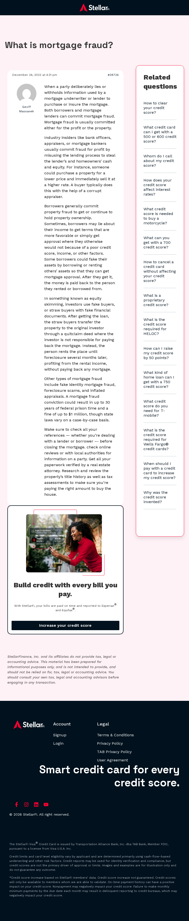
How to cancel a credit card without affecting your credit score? (159, 271)
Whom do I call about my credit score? (158, 161)
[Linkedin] (36, 804)
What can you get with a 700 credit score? (157, 242)
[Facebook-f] (16, 804)
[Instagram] (26, 804)
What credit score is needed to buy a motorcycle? (158, 216)
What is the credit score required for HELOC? (155, 326)
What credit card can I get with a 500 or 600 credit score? (159, 134)
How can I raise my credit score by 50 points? (158, 353)
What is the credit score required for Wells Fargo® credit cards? (156, 439)
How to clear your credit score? (155, 108)
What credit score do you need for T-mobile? (155, 408)
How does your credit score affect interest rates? (157, 187)
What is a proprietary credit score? (155, 300)
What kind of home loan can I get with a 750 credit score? (158, 379)
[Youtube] (46, 804)
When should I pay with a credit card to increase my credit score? (159, 470)
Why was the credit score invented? (155, 497)
